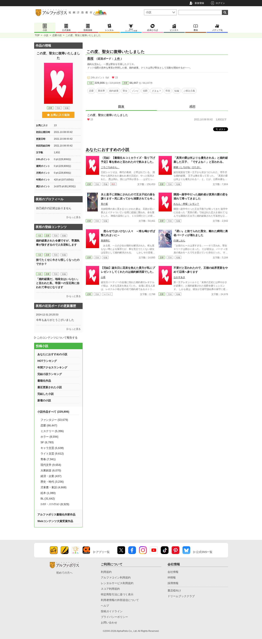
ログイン (220, 3)
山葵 (103, 277)
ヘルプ (105, 605)
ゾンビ (135, 90)
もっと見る (75, 217)
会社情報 (173, 571)
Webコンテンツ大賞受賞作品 (55, 521)
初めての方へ (64, 572)
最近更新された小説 (49, 387)
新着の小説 (44, 400)
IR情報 (172, 577)
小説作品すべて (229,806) (53, 411)
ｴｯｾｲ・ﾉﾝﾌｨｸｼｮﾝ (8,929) (55, 504)
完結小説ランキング (49, 374)
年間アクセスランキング (52, 367)
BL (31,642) (48, 498)
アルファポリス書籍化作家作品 (56, 514)
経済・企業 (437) (51, 476)
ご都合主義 (189, 90)
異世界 (101, 90)
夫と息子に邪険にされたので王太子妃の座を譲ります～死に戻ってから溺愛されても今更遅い (128, 198)
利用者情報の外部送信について (120, 600)
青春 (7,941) (48, 459)
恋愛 (125, 83)
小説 (46, 35)
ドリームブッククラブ (181, 596)
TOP (37, 35)
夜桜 (90, 58)
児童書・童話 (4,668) (54, 487)
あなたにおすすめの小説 (52, 354)
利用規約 (106, 571)
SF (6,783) (47, 442)
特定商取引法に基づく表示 (117, 594)
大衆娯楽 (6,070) (51, 470)
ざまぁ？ (156, 90)
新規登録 (199, 3)
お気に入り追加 (60, 114)
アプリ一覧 (103, 551)
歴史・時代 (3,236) (52, 481)
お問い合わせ (109, 622)
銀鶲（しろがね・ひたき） (187, 167)
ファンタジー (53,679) (54, 419)
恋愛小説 (57, 35)
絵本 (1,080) (48, 492)
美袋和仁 (105, 240)
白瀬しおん (179, 240)
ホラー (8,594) (49, 436)
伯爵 (145, 90)
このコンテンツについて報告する (57, 337)
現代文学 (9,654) (51, 464)
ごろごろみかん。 (110, 167)
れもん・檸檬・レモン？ (186, 204)
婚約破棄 (113, 90)
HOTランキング (47, 360)
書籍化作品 (44, 380)
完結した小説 (45, 393)
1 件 (117, 58)
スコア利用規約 (110, 588)
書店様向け (174, 590)
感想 (192, 106)
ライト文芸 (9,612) (52, 453)
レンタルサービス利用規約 (117, 583)
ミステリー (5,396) (52, 431)
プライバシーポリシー (114, 616)
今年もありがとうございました (55, 319)
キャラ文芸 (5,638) (52, 447)
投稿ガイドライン (112, 611)
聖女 (125, 90)
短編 (176, 90)
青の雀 (104, 204)
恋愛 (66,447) (49, 425)
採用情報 (173, 583)
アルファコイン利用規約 (116, 577)
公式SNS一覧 (204, 551)
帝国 (167, 90)
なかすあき (179, 277)
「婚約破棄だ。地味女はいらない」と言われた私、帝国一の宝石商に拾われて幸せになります (58, 283)
